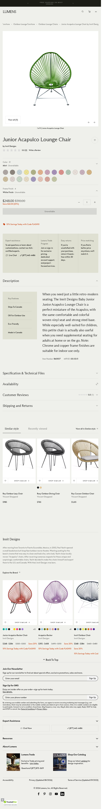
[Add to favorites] (94, 140)
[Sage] (54, 179)
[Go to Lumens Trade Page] (13, 762)
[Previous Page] (89, 122)
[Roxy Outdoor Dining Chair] (53, 455)
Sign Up (92, 678)
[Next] (73, 3)
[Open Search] (82, 11)
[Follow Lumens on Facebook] (39, 794)
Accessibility (8, 780)
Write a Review (35, 150)
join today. (34, 763)
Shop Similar (20, 481)
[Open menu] (96, 11)
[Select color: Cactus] (45, 629)
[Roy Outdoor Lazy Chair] (19, 455)
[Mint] (19, 179)
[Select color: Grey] (80, 629)
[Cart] (89, 12)
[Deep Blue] (33, 179)
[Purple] (54, 172)
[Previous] (28, 3)
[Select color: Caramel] (47, 629)
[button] (11, 150)
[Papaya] (47, 179)
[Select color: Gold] (58, 629)
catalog (84, 761)
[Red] (61, 172)
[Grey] (5, 172)
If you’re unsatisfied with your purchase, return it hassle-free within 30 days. (67, 252)
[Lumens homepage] (9, 12)
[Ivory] (26, 179)
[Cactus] (33, 172)
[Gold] (5, 179)
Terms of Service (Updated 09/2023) (83, 780)
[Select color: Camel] (41, 488)
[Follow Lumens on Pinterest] (44, 794)
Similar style (12, 428)
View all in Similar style (85, 429)
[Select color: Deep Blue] (55, 629)
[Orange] (40, 172)
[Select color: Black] (38, 488)
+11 (70, 629)
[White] (75, 172)
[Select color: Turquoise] (4, 629)
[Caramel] (89, 172)
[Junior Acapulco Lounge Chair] (51, 79)
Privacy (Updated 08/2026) (40, 780)
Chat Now (27, 728)
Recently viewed (37, 428)
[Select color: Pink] (17, 629)
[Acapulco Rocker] (55, 597)
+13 (34, 629)
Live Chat (13, 255)
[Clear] (12, 179)
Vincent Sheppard (10, 497)
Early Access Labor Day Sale (51, 3)
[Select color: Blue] (6, 629)
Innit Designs (10, 146)
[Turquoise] (68, 172)
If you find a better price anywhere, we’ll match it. (87, 249)
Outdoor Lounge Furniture (24, 24)
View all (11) (13, 120)
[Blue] (19, 172)
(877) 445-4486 (28, 255)
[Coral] (40, 179)
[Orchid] (82, 172)
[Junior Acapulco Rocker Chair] (20, 597)
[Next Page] (94, 122)
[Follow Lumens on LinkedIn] (62, 794)
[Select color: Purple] (22, 629)
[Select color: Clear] (50, 629)
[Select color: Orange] (88, 629)
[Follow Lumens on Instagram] (50, 794)
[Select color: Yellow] (14, 629)
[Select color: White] (12, 629)
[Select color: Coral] (53, 629)
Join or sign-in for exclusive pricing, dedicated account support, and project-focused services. (48, 257)
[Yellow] (26, 172)
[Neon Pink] (47, 172)
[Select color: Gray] (20, 629)
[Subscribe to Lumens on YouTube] (56, 794)
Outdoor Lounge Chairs (48, 24)
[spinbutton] (87, 202)
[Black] (12, 172)
